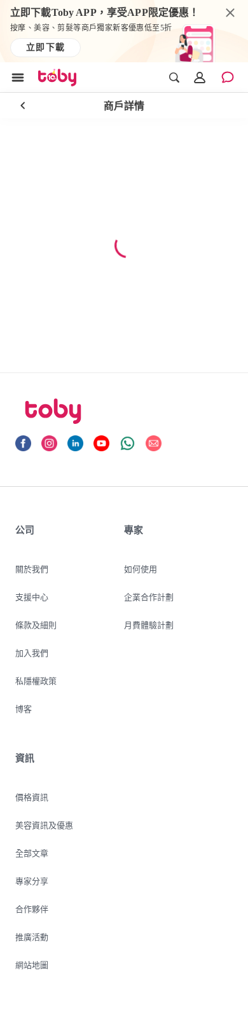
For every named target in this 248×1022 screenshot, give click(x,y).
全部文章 (31, 853)
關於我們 (31, 569)
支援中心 (31, 597)
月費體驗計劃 (149, 625)
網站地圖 (31, 965)
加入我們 (31, 653)
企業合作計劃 (149, 597)
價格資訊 (31, 797)
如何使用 (140, 569)
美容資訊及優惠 (44, 825)
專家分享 (31, 881)
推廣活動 (31, 937)
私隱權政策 (36, 681)
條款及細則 (36, 625)
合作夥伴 (31, 909)
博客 (23, 709)
